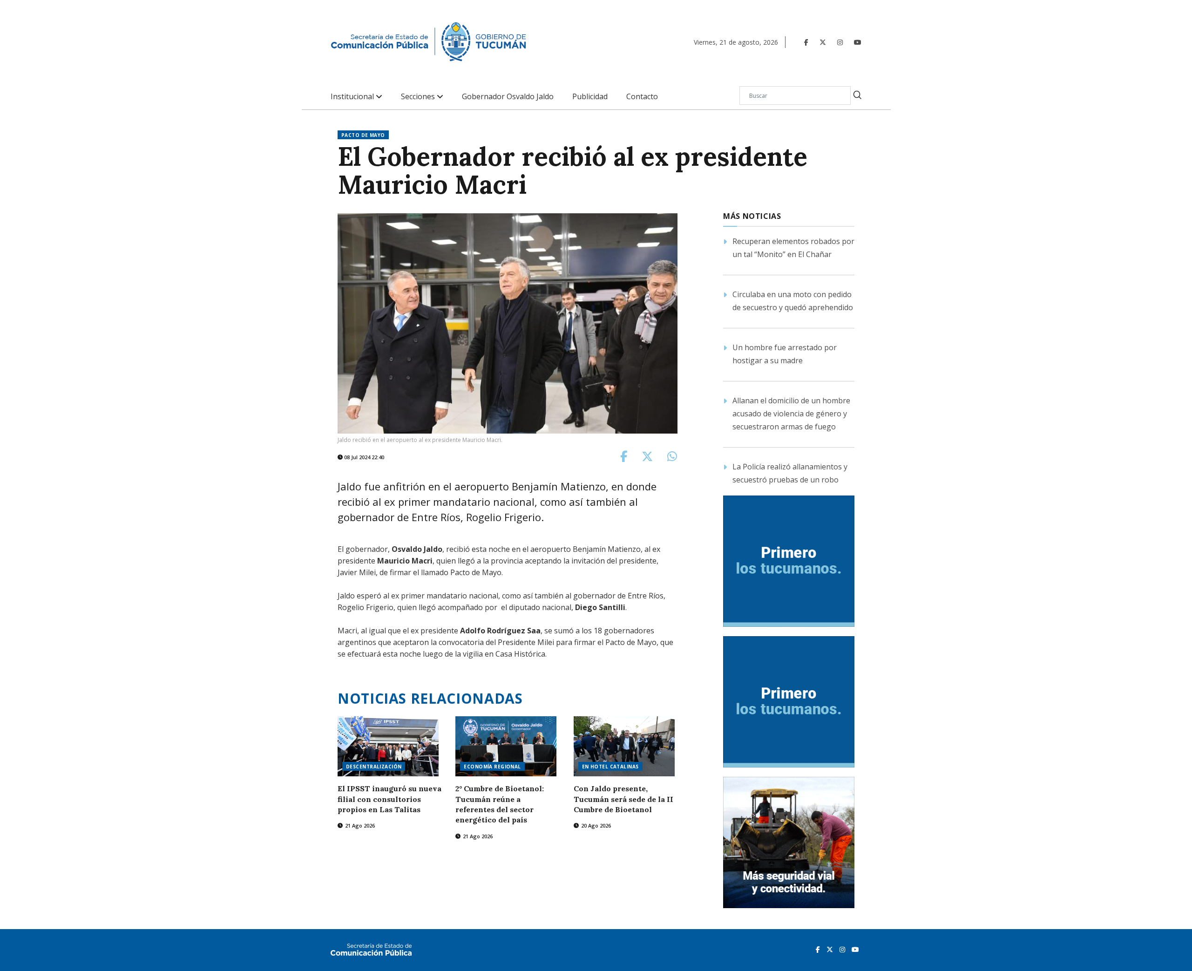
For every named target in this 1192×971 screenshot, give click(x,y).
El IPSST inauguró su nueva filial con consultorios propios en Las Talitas (389, 799)
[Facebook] (806, 42)
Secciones (419, 96)
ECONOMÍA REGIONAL (492, 766)
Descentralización (373, 766)
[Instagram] (840, 42)
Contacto (642, 96)
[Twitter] (823, 42)
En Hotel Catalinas (610, 766)
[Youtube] (857, 42)
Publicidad (590, 96)
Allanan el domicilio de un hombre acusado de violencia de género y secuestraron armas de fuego (791, 413)
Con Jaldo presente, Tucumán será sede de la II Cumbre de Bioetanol (623, 799)
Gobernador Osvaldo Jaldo (508, 96)
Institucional (353, 96)
